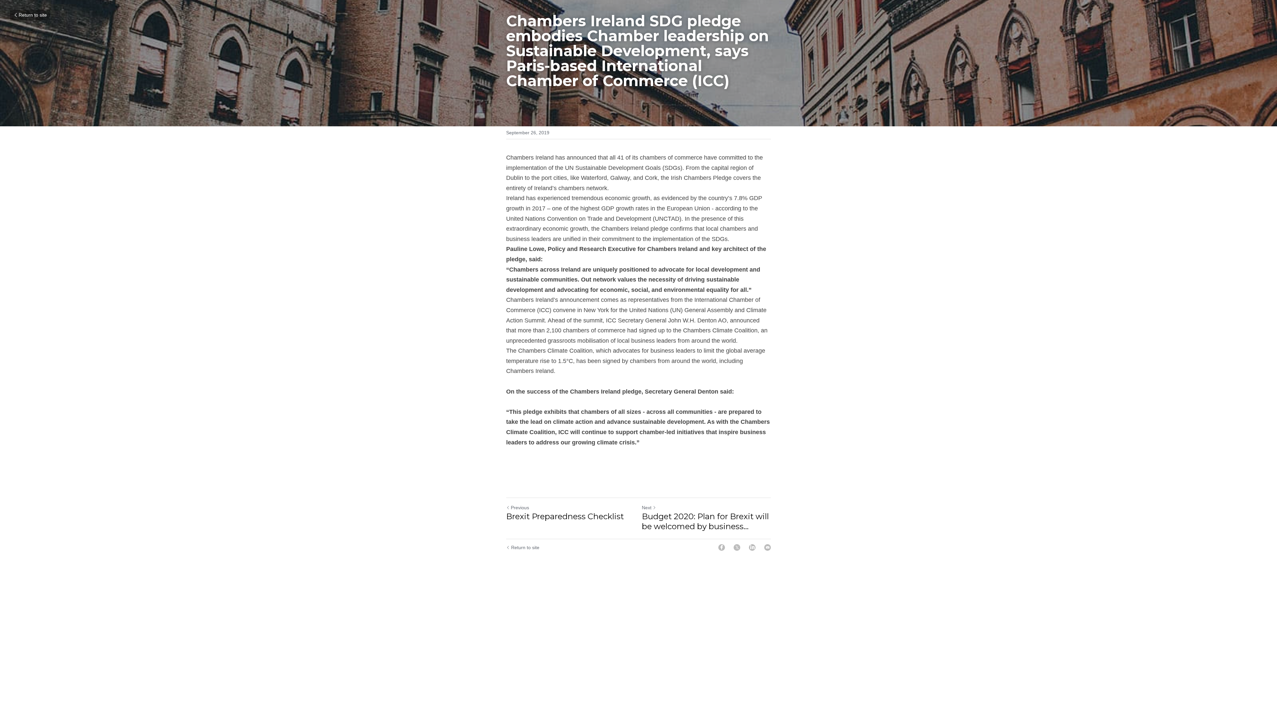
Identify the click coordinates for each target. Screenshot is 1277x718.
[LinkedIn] (752, 547)
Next (646, 507)
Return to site (33, 15)
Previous (520, 507)
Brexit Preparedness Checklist (565, 516)
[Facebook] (721, 547)
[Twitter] (737, 547)
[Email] (767, 547)
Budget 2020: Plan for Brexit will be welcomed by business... (705, 521)
